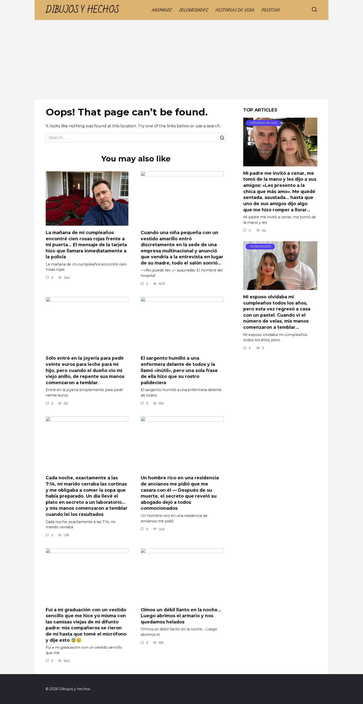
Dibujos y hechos (82, 10)
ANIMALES (161, 10)
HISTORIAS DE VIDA (234, 10)
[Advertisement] (181, 62)
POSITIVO (270, 10)
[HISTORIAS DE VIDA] (280, 163)
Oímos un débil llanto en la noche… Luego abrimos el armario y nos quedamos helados (181, 615)
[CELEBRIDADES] (280, 287)
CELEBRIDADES (193, 10)
